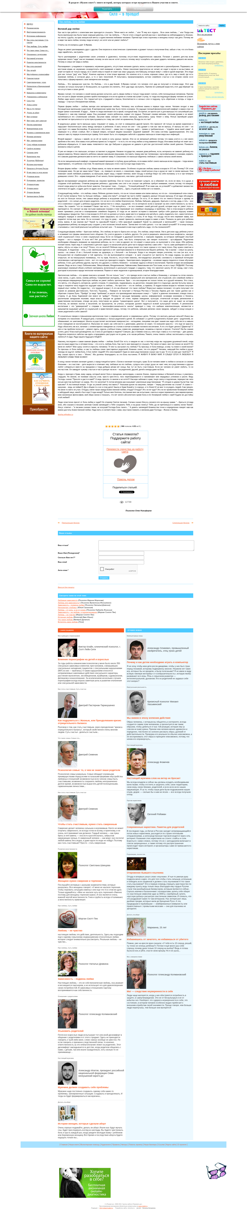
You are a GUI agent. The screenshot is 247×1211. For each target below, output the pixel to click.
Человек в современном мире (38, 132)
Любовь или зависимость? (69, 603)
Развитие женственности (67, 849)
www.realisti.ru (142, 1206)
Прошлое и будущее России (37, 168)
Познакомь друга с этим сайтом (208, 45)
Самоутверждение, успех (36, 82)
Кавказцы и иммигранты (36, 92)
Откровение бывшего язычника (145, 872)
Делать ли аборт (64, 1102)
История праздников (35, 164)
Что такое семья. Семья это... (69, 738)
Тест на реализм (204, 34)
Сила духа (31, 100)
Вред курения (32, 116)
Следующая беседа (181, 523)
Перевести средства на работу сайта (125, 450)
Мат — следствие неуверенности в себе (150, 991)
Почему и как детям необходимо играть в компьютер (157, 662)
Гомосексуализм (33, 78)
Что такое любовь (65, 620)
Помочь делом (126, 479)
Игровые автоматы (34, 136)
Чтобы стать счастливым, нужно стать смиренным (87, 824)
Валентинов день (33, 156)
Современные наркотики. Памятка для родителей (155, 827)
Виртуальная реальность (136, 687)
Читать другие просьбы (215, 97)
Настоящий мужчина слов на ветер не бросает (153, 778)
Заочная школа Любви (35, 196)
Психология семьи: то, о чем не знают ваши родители (89, 770)
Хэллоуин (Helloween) (35, 160)
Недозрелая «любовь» (67, 607)
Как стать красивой (34, 66)
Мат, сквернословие (134, 957)
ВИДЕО (30, 24)
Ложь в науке (32, 104)
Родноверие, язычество (136, 854)
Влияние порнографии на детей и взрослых (83, 659)
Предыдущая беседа (71, 523)
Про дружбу (31, 70)
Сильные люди (32, 152)
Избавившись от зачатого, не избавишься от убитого (157, 939)
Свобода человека (34, 148)
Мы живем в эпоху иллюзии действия (148, 718)
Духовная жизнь (33, 176)
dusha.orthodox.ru (65, 414)
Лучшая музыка (33, 184)
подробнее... (219, 65)
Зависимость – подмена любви (71, 605)
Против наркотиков (134, 801)
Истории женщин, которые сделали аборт (82, 1123)
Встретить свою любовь (68, 622)
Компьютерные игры (135, 636)
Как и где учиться (33, 108)
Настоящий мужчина (66, 1058)
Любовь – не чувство (66, 615)
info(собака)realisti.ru (106, 1208)
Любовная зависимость (68, 600)
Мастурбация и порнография (69, 636)
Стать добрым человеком (36, 144)
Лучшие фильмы (33, 192)
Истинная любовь (65, 617)
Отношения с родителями (68, 996)
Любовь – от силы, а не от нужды (72, 610)
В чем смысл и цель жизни (37, 172)
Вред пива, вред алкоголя (36, 120)
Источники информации (36, 36)
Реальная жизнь (33, 28)
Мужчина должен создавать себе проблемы (83, 1087)
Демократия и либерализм (37, 96)
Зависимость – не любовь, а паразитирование (77, 612)
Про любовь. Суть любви (72, 21)
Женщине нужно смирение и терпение (80, 881)
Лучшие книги (32, 188)
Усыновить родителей (70, 1031)
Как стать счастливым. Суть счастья (72, 689)
